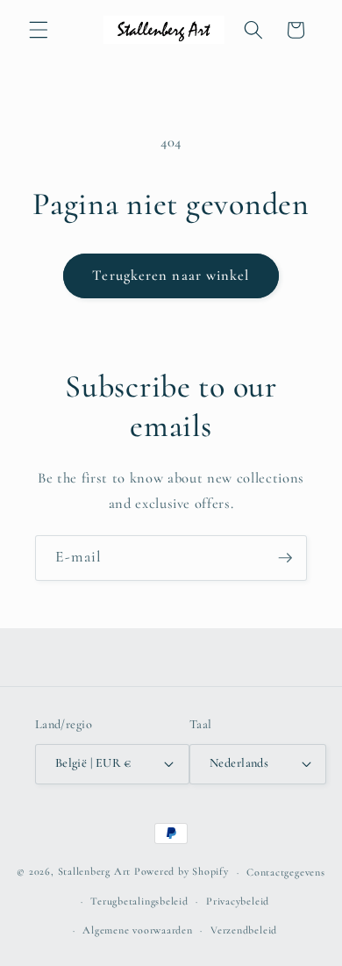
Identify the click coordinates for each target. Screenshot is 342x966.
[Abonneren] (285, 558)
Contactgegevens (285, 872)
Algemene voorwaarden (137, 930)
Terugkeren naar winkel (170, 275)
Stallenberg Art (95, 872)
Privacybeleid (237, 901)
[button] (39, 30)
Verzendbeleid (243, 930)
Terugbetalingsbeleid (139, 901)
